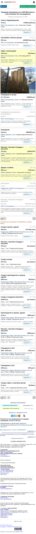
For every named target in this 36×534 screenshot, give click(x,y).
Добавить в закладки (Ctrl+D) (18, 412)
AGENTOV (10, 2)
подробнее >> (31, 431)
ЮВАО (3, 134)
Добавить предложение (28, 6)
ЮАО (2, 25)
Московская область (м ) (21, 232)
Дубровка (9, 134)
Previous (3, 80)
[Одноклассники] (17, 416)
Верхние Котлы (15, 425)
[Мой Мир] (19, 416)
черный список (19, 531)
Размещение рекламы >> (17, 438)
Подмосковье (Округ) (7, 282)
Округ (2, 248)
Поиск (4, 6)
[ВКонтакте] (12, 416)
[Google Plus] (24, 416)
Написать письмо (18, 526)
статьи (7, 531)
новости (2, 531)
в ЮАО (11, 420)
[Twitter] (14, 416)
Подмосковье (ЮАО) (7, 188)
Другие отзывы (18, 521)
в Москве (17, 420)
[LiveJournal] (22, 416)
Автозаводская (9, 25)
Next (33, 80)
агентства (12, 531)
